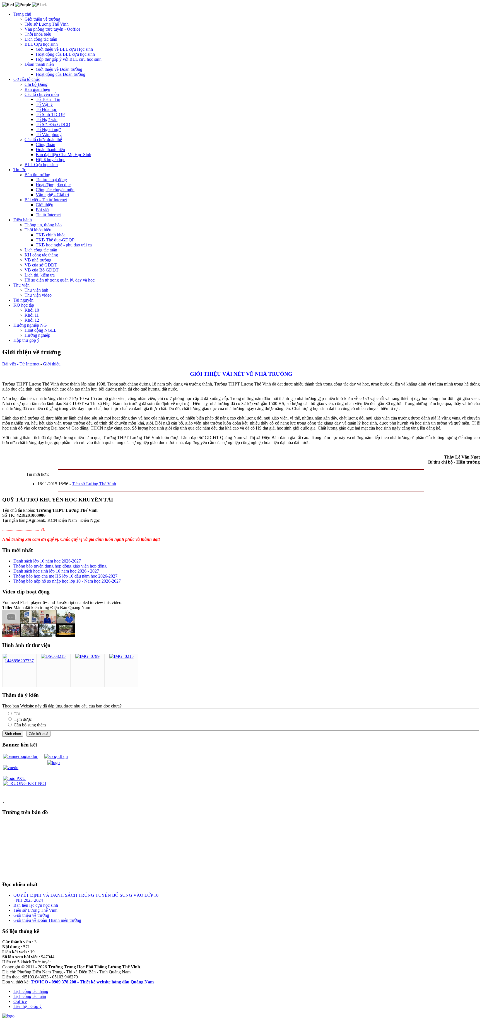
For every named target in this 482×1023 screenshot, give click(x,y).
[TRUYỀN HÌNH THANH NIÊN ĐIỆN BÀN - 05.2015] (11, 635)
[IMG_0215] (121, 656)
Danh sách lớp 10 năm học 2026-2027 (47, 561)
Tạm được (23, 719)
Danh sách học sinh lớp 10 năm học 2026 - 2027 (56, 571)
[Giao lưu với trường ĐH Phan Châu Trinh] (11, 622)
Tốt (17, 713)
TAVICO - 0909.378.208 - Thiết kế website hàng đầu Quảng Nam (92, 982)
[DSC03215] (53, 656)
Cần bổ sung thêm (30, 725)
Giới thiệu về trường (31, 915)
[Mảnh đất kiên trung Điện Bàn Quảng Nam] (47, 635)
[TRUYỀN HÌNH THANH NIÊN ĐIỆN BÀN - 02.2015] (47, 622)
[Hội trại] (66, 635)
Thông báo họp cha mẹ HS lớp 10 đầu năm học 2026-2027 (65, 576)
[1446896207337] (19, 660)
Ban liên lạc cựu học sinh (35, 905)
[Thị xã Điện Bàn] (29, 622)
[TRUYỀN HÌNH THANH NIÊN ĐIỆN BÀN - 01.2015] (66, 622)
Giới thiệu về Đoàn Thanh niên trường (47, 920)
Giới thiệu (52, 364)
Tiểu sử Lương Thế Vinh (94, 483)
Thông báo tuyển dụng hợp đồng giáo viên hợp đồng (60, 566)
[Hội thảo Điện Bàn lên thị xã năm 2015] (29, 635)
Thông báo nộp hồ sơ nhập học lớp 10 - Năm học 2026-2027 (67, 581)
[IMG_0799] (87, 656)
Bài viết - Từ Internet (21, 364)
